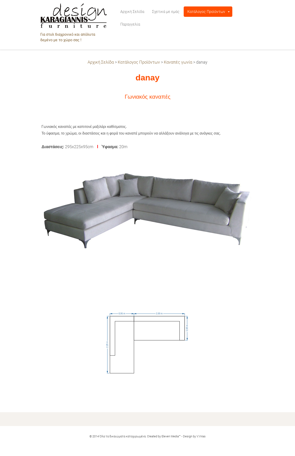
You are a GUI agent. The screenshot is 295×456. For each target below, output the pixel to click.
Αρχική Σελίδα (101, 62)
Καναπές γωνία (178, 62)
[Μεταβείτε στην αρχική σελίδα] (73, 17)
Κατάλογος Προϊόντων (139, 62)
